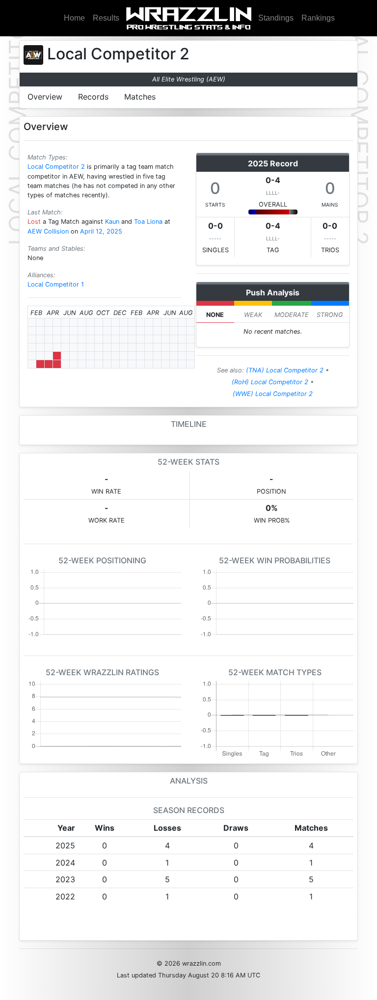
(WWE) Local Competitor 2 (273, 393)
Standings (276, 18)
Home (74, 18)
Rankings (318, 18)
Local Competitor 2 (56, 166)
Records (93, 97)
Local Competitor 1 (55, 284)
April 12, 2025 (101, 231)
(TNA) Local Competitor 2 (284, 370)
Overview (44, 97)
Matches (140, 97)
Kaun (112, 221)
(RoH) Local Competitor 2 (270, 382)
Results (106, 18)
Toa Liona (148, 221)
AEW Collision (48, 231)
